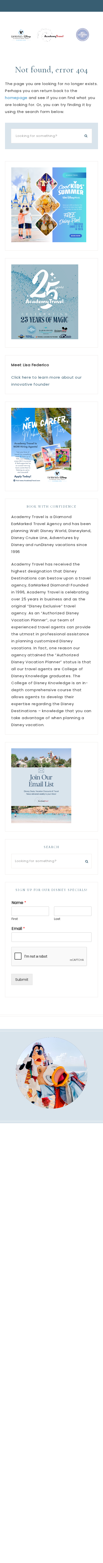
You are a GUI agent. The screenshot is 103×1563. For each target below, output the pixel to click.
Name (19, 902)
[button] (51, 6)
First (15, 919)
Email (18, 928)
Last (57, 919)
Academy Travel (52, 34)
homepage (16, 97)
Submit (21, 979)
